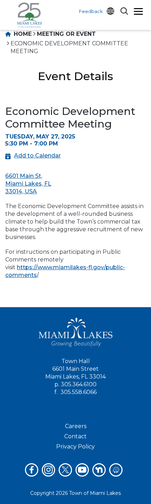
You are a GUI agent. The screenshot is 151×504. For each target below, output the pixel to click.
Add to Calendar (37, 155)
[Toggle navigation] (138, 12)
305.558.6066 (78, 392)
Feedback (91, 11)
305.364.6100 (79, 384)
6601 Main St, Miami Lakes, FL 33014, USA (28, 184)
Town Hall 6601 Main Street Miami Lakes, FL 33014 (75, 369)
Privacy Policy (75, 446)
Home (22, 34)
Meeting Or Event (66, 34)
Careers (75, 426)
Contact (75, 436)
